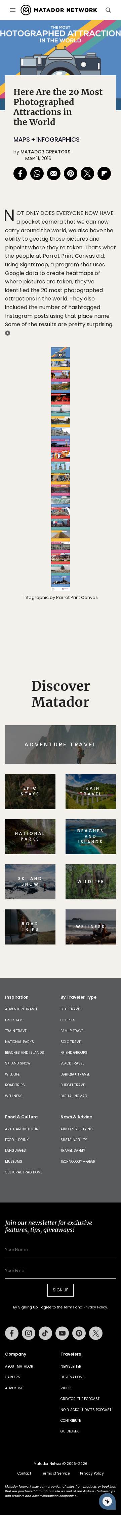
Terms (76, 800)
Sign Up (95, 783)
